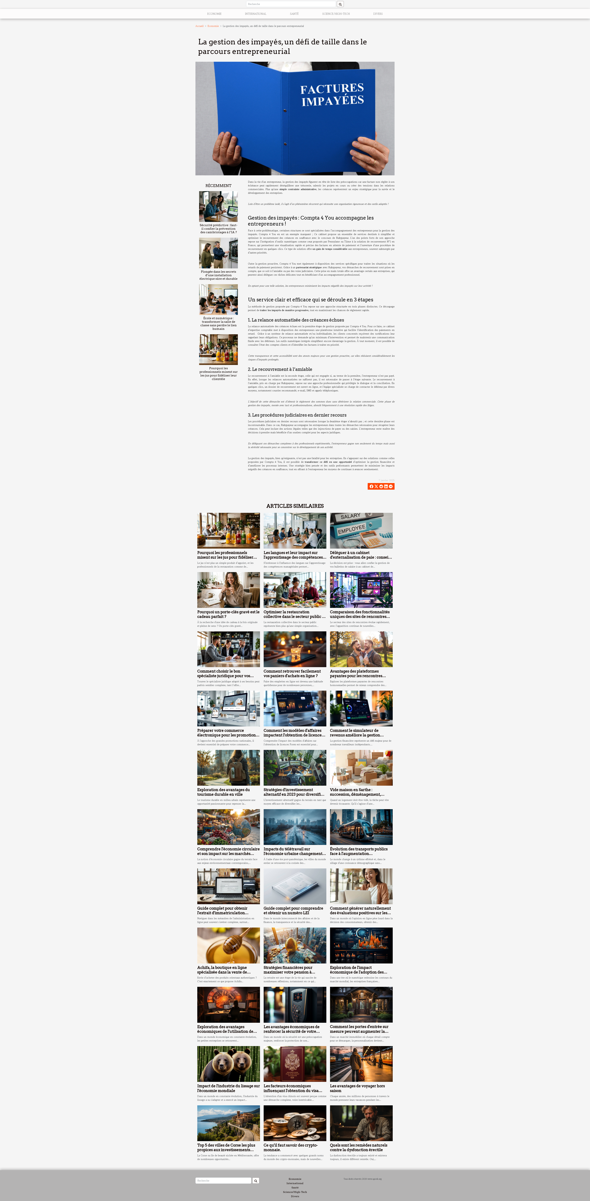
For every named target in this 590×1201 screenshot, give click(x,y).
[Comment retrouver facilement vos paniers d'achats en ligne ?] (295, 649)
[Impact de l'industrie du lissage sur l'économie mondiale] (228, 1063)
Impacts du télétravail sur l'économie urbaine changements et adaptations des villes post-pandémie (294, 856)
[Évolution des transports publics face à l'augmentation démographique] (361, 826)
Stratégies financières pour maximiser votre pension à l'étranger (288, 972)
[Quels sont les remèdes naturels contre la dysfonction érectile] (361, 1123)
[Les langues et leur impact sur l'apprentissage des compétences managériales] (295, 530)
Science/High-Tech (336, 14)
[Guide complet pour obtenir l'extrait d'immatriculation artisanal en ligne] (228, 886)
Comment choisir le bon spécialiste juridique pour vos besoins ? (223, 676)
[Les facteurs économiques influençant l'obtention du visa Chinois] (295, 1063)
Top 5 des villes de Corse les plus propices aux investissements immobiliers (226, 1150)
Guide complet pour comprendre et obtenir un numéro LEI (293, 910)
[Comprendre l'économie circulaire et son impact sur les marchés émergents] (228, 826)
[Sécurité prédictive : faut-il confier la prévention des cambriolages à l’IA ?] (218, 206)
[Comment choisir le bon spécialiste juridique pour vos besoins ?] (228, 649)
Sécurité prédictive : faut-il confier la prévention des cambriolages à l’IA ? (218, 228)
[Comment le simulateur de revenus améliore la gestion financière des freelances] (361, 708)
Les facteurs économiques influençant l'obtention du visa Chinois (291, 1091)
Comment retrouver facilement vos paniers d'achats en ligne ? (292, 673)
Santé (294, 14)
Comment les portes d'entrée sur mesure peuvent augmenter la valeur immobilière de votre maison (359, 1033)
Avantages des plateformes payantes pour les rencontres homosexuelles (356, 676)
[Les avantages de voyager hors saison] (361, 1063)
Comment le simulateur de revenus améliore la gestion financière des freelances (355, 735)
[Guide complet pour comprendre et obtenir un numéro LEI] (295, 886)
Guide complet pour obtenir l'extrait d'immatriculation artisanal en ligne (222, 913)
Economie (214, 14)
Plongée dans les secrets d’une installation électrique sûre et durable (218, 275)
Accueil (199, 26)
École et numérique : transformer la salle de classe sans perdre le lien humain (218, 323)
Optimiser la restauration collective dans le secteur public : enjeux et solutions (293, 617)
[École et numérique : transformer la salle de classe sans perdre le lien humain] (218, 299)
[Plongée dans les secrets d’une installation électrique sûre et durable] (218, 253)
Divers (378, 14)
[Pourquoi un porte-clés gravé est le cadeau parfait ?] (228, 589)
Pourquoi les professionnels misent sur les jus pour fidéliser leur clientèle (218, 374)
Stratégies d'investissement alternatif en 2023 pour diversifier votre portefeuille (294, 794)
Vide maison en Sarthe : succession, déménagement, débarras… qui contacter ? (355, 794)
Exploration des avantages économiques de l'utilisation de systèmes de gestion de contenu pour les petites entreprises (225, 1034)
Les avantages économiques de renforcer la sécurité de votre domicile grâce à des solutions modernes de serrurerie (292, 1034)
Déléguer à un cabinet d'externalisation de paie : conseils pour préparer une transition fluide (360, 559)
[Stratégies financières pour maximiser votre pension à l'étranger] (295, 945)
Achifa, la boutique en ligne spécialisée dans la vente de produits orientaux (222, 972)
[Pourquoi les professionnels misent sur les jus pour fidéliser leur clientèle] (218, 349)
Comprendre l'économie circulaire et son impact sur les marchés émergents (228, 854)
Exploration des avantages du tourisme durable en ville (223, 792)
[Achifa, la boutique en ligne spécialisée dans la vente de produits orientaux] (228, 945)
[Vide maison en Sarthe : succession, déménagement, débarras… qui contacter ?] (361, 767)
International (255, 14)
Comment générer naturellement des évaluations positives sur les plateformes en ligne (360, 913)
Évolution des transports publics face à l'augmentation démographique (359, 854)
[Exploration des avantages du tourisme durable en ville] (228, 767)
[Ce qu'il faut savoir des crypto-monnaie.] (295, 1123)
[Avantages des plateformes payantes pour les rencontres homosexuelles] (361, 649)
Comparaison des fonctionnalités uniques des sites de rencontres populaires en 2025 (360, 617)
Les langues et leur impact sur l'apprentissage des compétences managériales (293, 557)
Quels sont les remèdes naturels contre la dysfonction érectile (358, 1147)
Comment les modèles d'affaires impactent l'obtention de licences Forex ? (293, 735)
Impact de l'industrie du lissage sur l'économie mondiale (228, 1088)
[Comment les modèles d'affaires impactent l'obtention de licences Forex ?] (295, 708)
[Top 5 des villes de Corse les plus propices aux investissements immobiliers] (228, 1123)
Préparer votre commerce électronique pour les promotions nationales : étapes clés (227, 735)
